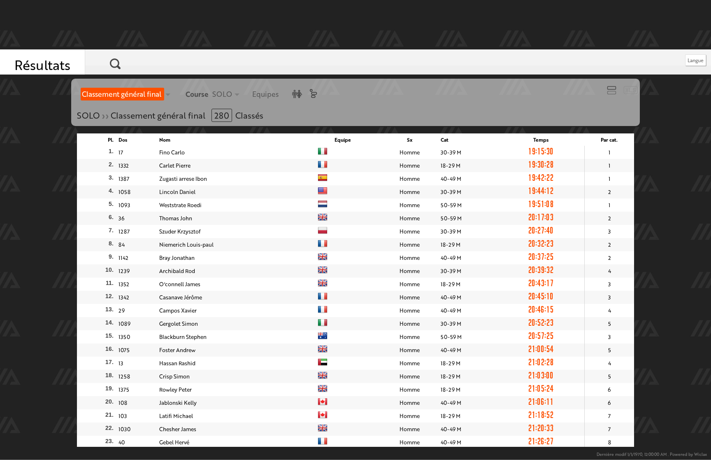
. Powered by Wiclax (652, 454)
